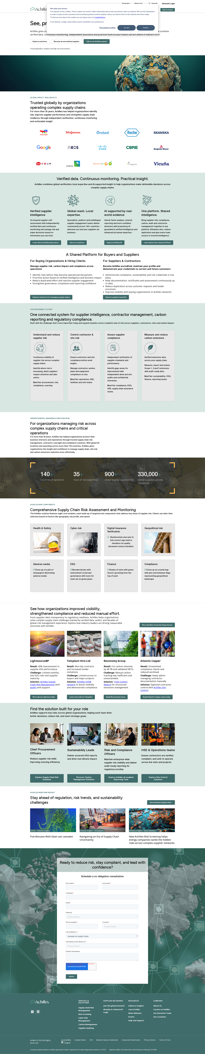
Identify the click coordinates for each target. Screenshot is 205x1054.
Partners (126, 3)
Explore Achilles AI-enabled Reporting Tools (121, 778)
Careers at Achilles (161, 1009)
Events (131, 1017)
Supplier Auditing (86, 1028)
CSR (91, 1040)
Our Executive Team (162, 1013)
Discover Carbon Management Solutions (84, 778)
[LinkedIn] (38, 1011)
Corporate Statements (131, 1040)
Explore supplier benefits (115, 297)
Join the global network (114, 1006)
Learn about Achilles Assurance (46, 243)
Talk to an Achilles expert (96, 41)
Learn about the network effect (157, 243)
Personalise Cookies (107, 28)
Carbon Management (87, 1024)
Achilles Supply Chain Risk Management (43, 683)
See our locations (77, 243)
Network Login (168, 3)
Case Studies (134, 1009)
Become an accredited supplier (66, 41)
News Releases (135, 1013)
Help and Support (136, 1020)
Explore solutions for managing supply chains (51, 297)
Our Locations (159, 1017)
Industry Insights (136, 1006)
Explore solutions (40, 41)
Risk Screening (84, 1014)
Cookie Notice (100, 17)
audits (33, 687)
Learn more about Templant (80, 697)
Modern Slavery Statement (107, 1040)
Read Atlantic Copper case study (156, 697)
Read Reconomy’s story (115, 697)
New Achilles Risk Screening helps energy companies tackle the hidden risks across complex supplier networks (152, 840)
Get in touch (167, 10)
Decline (146, 28)
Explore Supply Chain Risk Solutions (47, 778)
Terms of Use (164, 1040)
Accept (126, 28)
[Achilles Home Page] (39, 9)
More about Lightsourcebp (44, 697)
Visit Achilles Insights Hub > (161, 802)
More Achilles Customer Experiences (157, 625)
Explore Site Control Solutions (158, 778)
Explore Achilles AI (114, 243)
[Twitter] (32, 1011)
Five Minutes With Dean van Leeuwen (51, 836)
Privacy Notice (150, 1040)
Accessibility (66, 1040)
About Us (138, 3)
